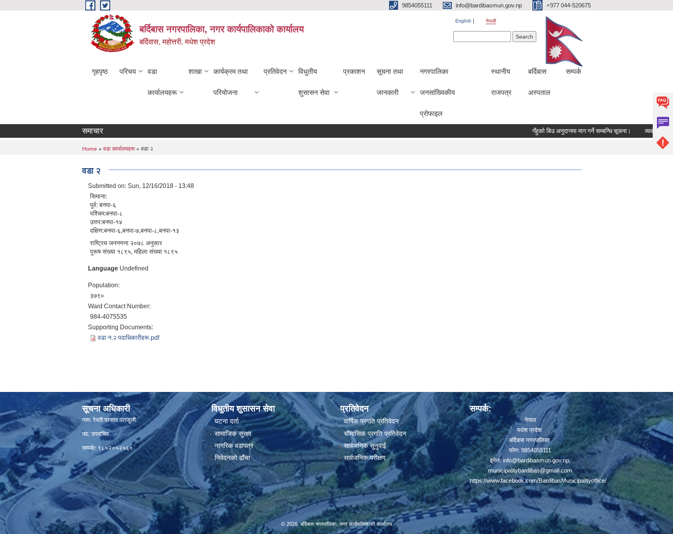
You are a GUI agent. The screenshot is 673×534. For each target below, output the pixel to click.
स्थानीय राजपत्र (501, 82)
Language (103, 268)
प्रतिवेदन (275, 72)
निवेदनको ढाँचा (232, 458)
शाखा (195, 72)
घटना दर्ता (227, 421)
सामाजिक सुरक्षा (233, 433)
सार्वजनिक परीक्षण (364, 458)
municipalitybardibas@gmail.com (530, 470)
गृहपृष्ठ (100, 72)
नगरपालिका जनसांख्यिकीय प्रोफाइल (437, 93)
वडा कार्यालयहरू (162, 82)
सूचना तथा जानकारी (390, 82)
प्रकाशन (354, 72)
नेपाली (491, 21)
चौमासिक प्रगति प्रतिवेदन (375, 433)
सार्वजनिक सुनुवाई (365, 446)
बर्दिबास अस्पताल (539, 82)
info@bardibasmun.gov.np (536, 460)
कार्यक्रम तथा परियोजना (230, 82)
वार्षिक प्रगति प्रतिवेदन (371, 421)
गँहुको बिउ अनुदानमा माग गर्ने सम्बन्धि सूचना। (568, 131)
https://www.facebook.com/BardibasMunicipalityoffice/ (538, 480)
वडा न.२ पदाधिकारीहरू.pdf (128, 337)
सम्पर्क (573, 72)
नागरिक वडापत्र (234, 446)
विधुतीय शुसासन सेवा (313, 82)
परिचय (128, 72)
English (463, 21)
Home (89, 149)
